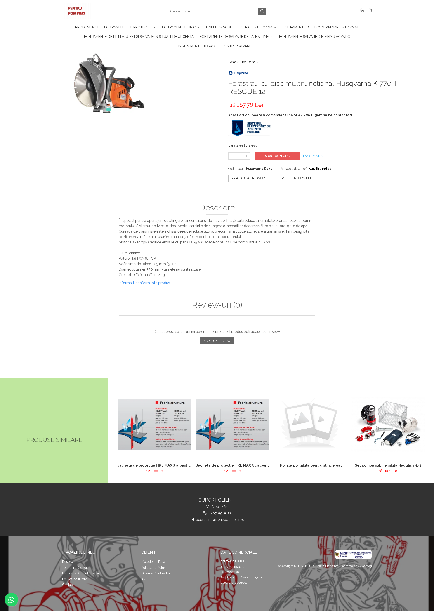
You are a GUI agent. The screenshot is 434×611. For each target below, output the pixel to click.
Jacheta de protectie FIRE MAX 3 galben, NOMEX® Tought (232, 465)
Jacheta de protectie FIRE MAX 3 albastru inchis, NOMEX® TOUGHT (154, 465)
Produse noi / (249, 62)
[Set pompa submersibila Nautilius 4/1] (388, 424)
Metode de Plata (153, 562)
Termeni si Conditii (75, 567)
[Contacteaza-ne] (361, 10)
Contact (67, 585)
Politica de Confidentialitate (81, 573)
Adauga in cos (277, 156)
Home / (234, 62)
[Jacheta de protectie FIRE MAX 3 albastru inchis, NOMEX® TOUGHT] (154, 424)
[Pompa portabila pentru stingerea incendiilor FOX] (310, 424)
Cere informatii (297, 178)
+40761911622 (219, 513)
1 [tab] (108, 109)
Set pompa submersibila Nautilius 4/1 (388, 465)
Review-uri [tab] (217, 304)
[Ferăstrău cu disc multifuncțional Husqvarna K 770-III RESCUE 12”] (108, 83)
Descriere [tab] (217, 207)
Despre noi (70, 562)
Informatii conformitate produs (144, 283)
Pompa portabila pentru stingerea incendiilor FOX (310, 465)
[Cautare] (262, 11)
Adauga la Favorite (252, 178)
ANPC (145, 579)
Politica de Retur (153, 567)
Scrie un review (217, 341)
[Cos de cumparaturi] (369, 10)
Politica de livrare (74, 579)
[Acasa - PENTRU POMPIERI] (84, 11)
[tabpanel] (108, 83)
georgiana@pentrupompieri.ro (219, 520)
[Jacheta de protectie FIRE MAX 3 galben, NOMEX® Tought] (232, 424)
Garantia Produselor (155, 573)
